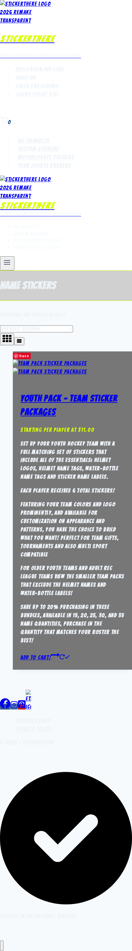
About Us (26, 77)
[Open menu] (7, 263)
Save (24, 355)
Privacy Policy (33, 729)
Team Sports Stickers (44, 165)
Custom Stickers (38, 149)
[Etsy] (28, 707)
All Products (34, 141)
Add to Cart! (36, 657)
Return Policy (33, 720)
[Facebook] (5, 707)
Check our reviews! (38, 85)
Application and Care (40, 69)
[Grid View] (7, 339)
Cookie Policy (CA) (37, 94)
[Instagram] (14, 707)
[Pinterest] (22, 707)
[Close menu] (2, 945)
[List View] (19, 341)
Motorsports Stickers (46, 157)
